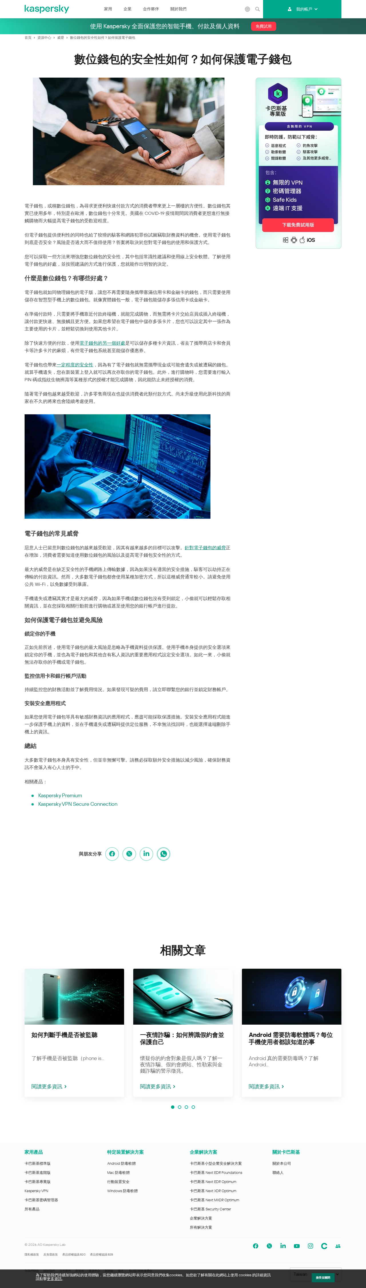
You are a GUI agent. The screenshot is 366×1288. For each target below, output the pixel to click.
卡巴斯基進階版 (38, 1172)
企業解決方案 (203, 1152)
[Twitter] (129, 854)
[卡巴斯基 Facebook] (255, 1246)
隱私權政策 (32, 1254)
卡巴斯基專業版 (38, 1182)
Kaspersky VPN (36, 1191)
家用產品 (34, 1152)
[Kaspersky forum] (338, 1246)
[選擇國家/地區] (247, 9)
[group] (74, 1033)
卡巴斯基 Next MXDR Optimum (214, 1200)
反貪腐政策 (50, 1254)
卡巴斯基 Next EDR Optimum (213, 1182)
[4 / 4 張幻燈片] (193, 1107)
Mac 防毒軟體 (118, 1172)
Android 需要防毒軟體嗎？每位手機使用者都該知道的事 (291, 1038)
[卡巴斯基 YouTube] (296, 1246)
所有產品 (32, 1209)
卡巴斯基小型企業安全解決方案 (216, 1163)
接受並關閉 (323, 1277)
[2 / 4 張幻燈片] (179, 1107)
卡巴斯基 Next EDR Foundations (216, 1172)
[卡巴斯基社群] (324, 1246)
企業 (128, 9)
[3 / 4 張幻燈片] (186, 1107)
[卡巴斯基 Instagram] (310, 1246)
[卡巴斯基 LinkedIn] (283, 1246)
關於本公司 (281, 1163)
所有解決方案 (201, 1227)
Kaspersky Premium (60, 795)
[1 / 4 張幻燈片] (172, 1107)
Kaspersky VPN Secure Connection (78, 804)
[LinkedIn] (146, 854)
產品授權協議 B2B (101, 1254)
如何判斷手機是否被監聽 (64, 1034)
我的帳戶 (304, 9)
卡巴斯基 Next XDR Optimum (213, 1191)
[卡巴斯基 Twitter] (269, 1246)
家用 (108, 9)
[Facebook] (112, 854)
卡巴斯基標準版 (38, 1163)
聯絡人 (278, 1172)
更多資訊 (54, 1279)
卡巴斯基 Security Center (210, 1209)
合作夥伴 (151, 9)
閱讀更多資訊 (46, 1086)
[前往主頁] (47, 9)
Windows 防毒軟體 (122, 1191)
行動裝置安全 (118, 1182)
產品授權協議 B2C (73, 1254)
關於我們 (178, 9)
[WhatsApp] (163, 854)
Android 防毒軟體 (121, 1163)
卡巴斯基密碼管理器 (41, 1200)
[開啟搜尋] (257, 9)
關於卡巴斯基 (286, 1152)
